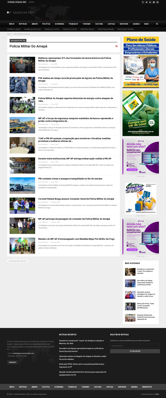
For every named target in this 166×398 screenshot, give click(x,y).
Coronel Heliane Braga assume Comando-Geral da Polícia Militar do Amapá (76, 199)
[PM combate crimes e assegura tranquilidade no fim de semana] (22, 185)
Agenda (136, 24)
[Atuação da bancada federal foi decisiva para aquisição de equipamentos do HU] (130, 318)
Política (46, 24)
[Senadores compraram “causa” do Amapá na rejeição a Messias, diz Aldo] (130, 272)
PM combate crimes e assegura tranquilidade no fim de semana (70, 178)
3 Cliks (156, 394)
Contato (31, 2)
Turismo (87, 24)
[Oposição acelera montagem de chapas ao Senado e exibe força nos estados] (130, 295)
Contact (12, 362)
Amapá (35, 24)
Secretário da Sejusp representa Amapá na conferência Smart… (145, 283)
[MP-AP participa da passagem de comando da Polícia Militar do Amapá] (22, 226)
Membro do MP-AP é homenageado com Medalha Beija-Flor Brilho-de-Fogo (76, 239)
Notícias (23, 24)
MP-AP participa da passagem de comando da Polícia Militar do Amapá (74, 219)
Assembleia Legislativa (32, 29)
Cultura (99, 24)
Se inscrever (135, 351)
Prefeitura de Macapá (106, 29)
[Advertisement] (114, 12)
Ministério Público (87, 29)
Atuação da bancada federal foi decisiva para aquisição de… (146, 317)
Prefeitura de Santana (125, 29)
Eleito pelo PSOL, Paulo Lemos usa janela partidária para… (145, 306)
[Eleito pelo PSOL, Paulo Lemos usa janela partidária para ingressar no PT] (130, 306)
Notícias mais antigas (18, 261)
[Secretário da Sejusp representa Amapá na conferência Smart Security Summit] (130, 283)
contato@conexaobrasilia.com (23, 353)
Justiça (111, 24)
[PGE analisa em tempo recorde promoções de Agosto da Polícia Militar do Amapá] (22, 85)
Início (11, 24)
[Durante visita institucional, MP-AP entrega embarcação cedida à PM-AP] (22, 165)
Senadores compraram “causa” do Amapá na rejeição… (145, 271)
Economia (59, 24)
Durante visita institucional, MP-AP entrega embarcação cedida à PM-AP (74, 158)
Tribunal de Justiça (51, 29)
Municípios (147, 387)
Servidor (124, 24)
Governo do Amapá (13, 29)
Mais (146, 24)
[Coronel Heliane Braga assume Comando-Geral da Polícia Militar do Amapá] (22, 206)
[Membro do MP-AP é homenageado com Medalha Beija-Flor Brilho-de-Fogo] (22, 246)
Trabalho (73, 24)
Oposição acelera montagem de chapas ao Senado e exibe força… (146, 294)
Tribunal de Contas (70, 29)
